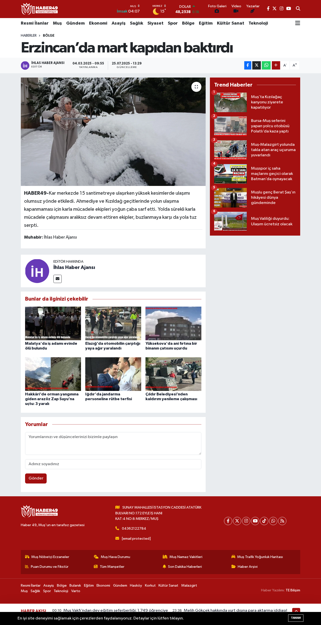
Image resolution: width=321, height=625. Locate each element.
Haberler (29, 35)
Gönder (36, 478)
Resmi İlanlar (35, 23)
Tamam (296, 617)
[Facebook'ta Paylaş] (247, 65)
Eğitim (206, 23)
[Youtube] (255, 521)
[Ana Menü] (297, 23)
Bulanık (75, 585)
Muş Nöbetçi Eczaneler (50, 557)
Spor (173, 23)
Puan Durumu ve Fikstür (49, 567)
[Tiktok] (264, 521)
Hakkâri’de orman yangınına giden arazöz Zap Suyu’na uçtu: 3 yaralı (51, 399)
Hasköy (136, 585)
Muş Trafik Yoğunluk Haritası (260, 557)
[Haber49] (39, 9)
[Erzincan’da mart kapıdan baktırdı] (113, 132)
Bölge (188, 23)
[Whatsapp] (273, 521)
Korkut (150, 585)
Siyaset (155, 23)
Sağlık (136, 23)
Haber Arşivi (248, 567)
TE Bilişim (293, 590)
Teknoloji (258, 23)
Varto (75, 591)
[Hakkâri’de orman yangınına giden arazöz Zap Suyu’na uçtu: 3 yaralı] (53, 374)
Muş (57, 23)
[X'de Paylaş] (256, 65)
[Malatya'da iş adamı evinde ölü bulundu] (53, 323)
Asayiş (119, 23)
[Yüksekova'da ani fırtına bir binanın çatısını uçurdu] (173, 323)
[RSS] (282, 521)
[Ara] (298, 9)
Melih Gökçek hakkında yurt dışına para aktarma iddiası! (235, 610)
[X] (237, 521)
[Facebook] (228, 521)
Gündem (75, 23)
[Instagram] (246, 521)
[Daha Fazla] (276, 65)
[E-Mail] (57, 279)
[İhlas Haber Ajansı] (37, 271)
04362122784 (134, 528)
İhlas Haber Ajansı (74, 267)
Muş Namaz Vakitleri (186, 557)
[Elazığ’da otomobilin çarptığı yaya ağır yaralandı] (113, 323)
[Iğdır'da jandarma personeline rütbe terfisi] (113, 374)
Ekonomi (98, 23)
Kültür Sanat (230, 23)
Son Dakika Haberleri (185, 567)
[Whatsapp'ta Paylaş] (266, 65)
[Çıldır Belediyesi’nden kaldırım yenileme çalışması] (173, 374)
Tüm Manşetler (112, 567)
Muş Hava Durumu (115, 557)
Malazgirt (189, 585)
